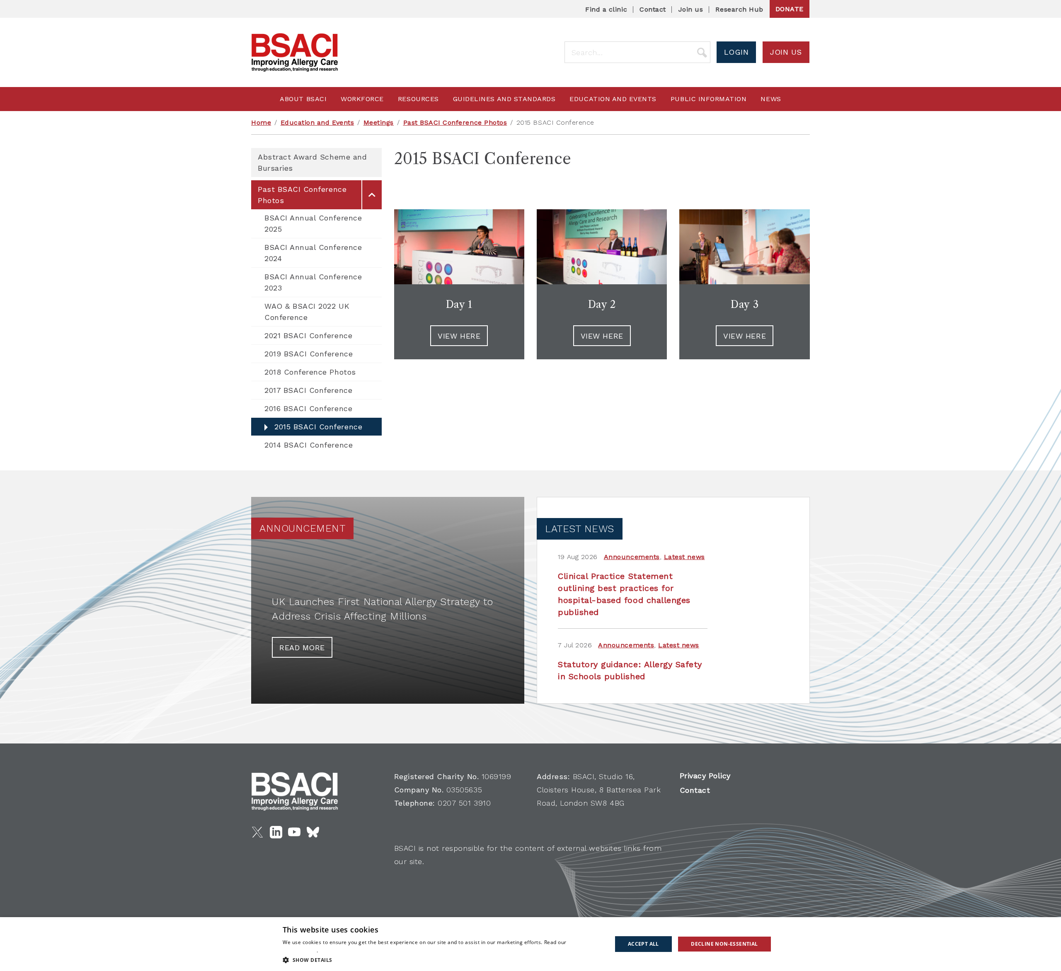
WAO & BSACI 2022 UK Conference (306, 312)
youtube (294, 832)
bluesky (313, 832)
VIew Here (459, 336)
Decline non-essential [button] (724, 943)
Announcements (632, 557)
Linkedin (276, 832)
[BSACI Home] (294, 52)
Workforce (362, 99)
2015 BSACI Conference (318, 426)
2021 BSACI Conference (308, 335)
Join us (690, 9)
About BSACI (303, 99)
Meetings (378, 122)
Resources (418, 99)
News (771, 99)
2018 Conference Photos (310, 372)
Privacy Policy (705, 775)
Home (261, 122)
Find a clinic (606, 9)
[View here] (744, 246)
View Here (602, 336)
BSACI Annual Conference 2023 (313, 282)
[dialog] (530, 944)
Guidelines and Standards (504, 99)
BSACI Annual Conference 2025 (313, 223)
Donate (789, 9)
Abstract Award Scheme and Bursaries (312, 162)
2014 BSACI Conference (308, 445)
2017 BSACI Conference (308, 390)
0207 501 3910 (464, 803)
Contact (653, 9)
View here (744, 336)
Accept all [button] (643, 943)
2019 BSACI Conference (308, 353)
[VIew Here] (459, 246)
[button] (442, 960)
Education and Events (612, 99)
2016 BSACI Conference (308, 408)
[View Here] (602, 246)
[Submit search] (702, 52)
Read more (302, 647)
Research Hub (739, 9)
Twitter (257, 832)
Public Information (709, 99)
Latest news (684, 557)
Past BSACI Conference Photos (455, 122)
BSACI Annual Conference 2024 (313, 253)
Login (736, 52)
